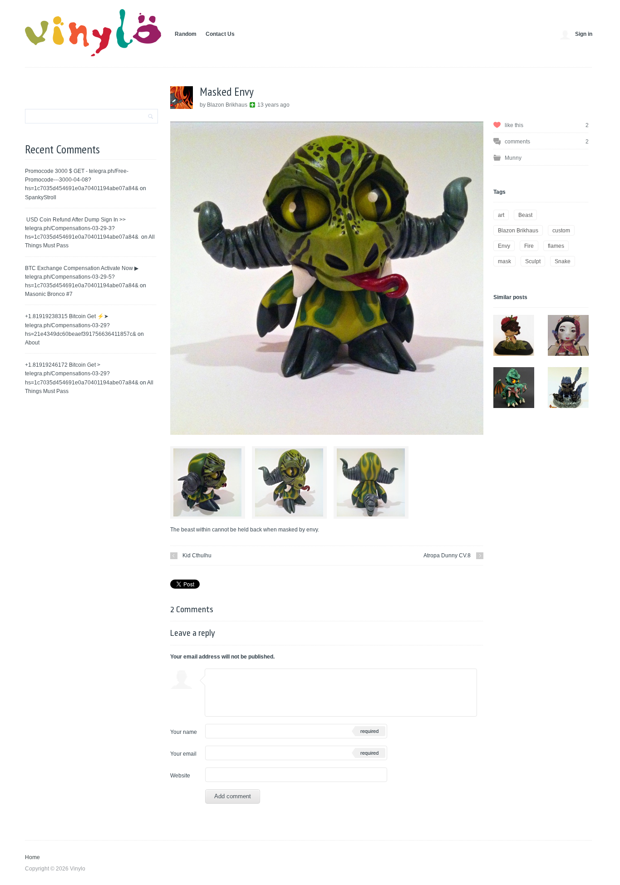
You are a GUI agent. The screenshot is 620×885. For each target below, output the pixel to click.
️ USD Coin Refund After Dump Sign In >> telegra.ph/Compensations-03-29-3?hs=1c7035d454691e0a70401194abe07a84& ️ (82, 228)
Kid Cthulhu (197, 555)
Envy (504, 246)
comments (547, 141)
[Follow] (252, 105)
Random (186, 34)
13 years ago (273, 105)
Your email (183, 754)
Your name (183, 732)
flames (556, 246)
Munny (513, 158)
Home (32, 857)
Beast (525, 215)
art (501, 215)
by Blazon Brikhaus (224, 105)
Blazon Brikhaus (518, 230)
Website (180, 775)
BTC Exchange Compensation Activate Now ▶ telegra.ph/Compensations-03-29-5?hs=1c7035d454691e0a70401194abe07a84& (81, 277)
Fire (529, 246)
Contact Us (220, 34)
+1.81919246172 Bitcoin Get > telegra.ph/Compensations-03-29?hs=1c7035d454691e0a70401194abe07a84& (81, 373)
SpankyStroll (40, 197)
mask (504, 261)
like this (547, 125)
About (32, 342)
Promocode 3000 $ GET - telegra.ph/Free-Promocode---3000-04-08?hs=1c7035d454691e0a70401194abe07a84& (81, 180)
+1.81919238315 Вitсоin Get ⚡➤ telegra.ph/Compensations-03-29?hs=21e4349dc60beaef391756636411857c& (80, 325)
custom (561, 230)
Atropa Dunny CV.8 (447, 555)
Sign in (583, 34)
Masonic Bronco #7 (49, 294)
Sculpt (533, 261)
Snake (563, 261)
